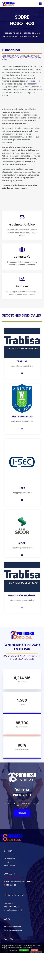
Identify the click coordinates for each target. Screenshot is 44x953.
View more (37, 947)
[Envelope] (22, 373)
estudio (31, 81)
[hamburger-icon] (40, 3)
